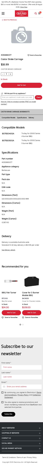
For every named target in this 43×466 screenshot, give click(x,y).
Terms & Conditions (9, 457)
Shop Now (23, 7)
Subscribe (8, 414)
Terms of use (21, 457)
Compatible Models (8, 118)
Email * (4, 382)
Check (38, 97)
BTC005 (5, 298)
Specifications (22, 118)
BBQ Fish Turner (9, 293)
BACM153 (25, 298)
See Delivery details (8, 250)
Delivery (31, 118)
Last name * (6, 373)
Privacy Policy (23, 395)
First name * (6, 363)
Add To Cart (21, 85)
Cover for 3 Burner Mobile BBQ (30, 294)
